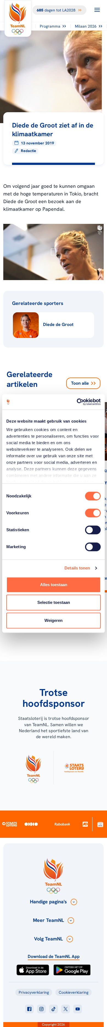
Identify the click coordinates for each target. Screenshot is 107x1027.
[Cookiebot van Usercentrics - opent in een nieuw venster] (77, 401)
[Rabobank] (62, 824)
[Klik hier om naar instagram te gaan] (41, 1009)
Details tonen (77, 568)
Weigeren (53, 620)
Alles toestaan (53, 584)
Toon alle (80, 383)
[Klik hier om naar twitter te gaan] (65, 1009)
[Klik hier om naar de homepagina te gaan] (18, 18)
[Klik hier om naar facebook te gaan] (29, 1009)
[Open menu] (97, 9)
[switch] (93, 513)
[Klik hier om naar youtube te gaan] (77, 1009)
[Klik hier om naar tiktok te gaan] (53, 1009)
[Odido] (31, 824)
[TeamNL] (33, 767)
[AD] (85, 824)
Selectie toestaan (53, 602)
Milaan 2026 (86, 26)
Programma (50, 26)
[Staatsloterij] (9, 824)
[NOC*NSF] (100, 824)
